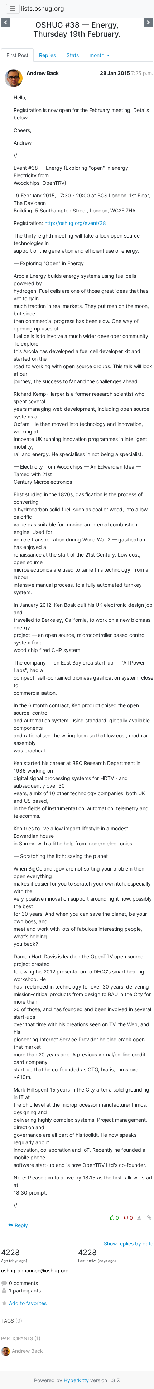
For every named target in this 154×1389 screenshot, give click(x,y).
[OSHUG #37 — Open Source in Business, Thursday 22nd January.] (148, 22)
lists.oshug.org (42, 8)
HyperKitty (76, 1380)
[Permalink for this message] (149, 1217)
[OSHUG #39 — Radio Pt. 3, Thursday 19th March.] (5, 22)
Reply (20, 1225)
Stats (73, 55)
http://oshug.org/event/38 (75, 223)
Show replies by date (128, 1243)
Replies (47, 55)
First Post (17, 55)
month (98, 55)
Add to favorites (28, 1303)
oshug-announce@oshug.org (35, 1270)
